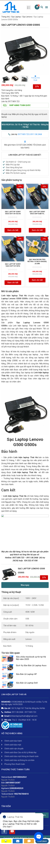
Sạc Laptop (16, 17)
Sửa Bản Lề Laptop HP (26, 674)
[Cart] (37, 7)
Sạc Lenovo (27, 17)
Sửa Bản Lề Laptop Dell (27, 683)
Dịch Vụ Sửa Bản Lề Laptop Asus (31, 665)
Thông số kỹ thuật (35, 79)
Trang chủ (5, 17)
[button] (25, 126)
